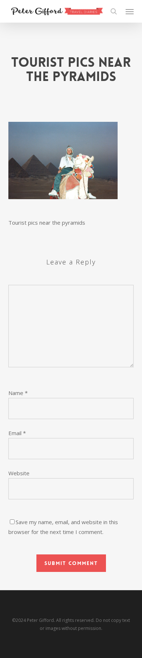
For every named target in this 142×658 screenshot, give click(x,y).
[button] (130, 11)
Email (17, 433)
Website (18, 473)
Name (18, 392)
